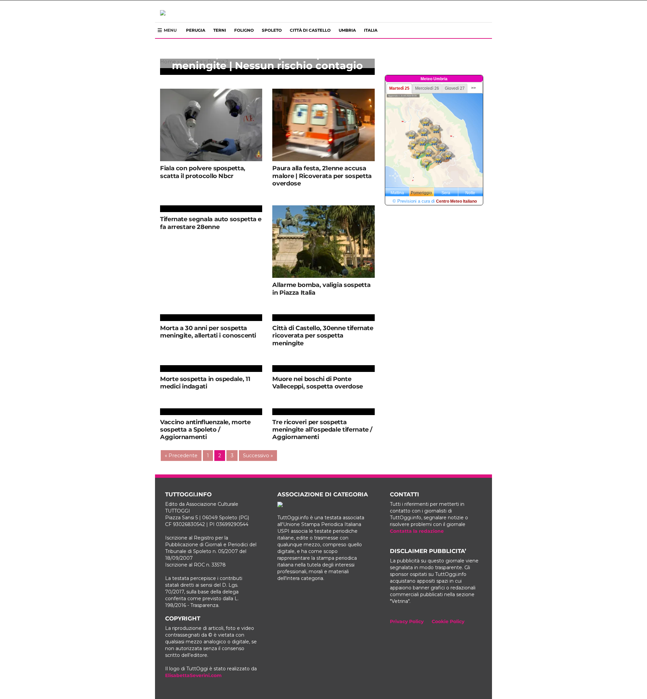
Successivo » (258, 456)
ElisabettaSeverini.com (193, 675)
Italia (370, 30)
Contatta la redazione (417, 531)
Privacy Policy (407, 621)
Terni (219, 30)
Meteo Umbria (434, 79)
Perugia (195, 30)
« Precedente (181, 456)
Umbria (347, 30)
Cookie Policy (448, 621)
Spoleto (272, 30)
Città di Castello (310, 30)
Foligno (244, 30)
